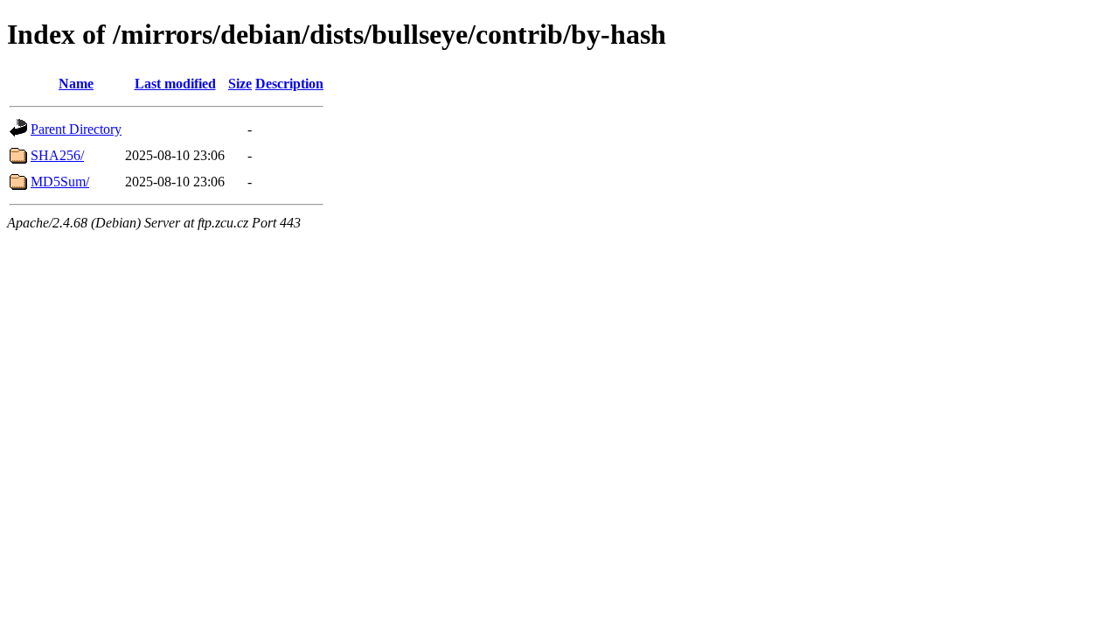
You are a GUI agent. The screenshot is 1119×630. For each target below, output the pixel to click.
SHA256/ (57, 155)
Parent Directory (76, 129)
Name (76, 83)
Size (240, 83)
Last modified (175, 83)
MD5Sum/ (60, 181)
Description (289, 83)
